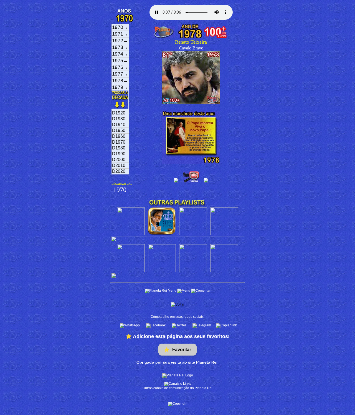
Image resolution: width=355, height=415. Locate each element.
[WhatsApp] (130, 326)
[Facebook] (156, 326)
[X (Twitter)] (179, 326)
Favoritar (177, 349)
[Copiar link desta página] (226, 325)
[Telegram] (202, 326)
